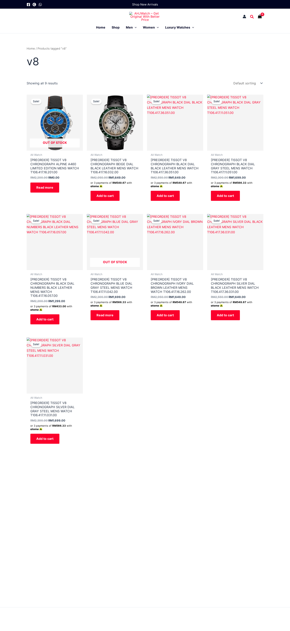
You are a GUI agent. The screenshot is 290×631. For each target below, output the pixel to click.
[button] (145, 4)
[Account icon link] (244, 16)
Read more (44, 187)
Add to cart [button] (105, 196)
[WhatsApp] (40, 4)
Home (31, 48)
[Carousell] (34, 4)
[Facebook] (28, 4)
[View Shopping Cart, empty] (260, 16)
